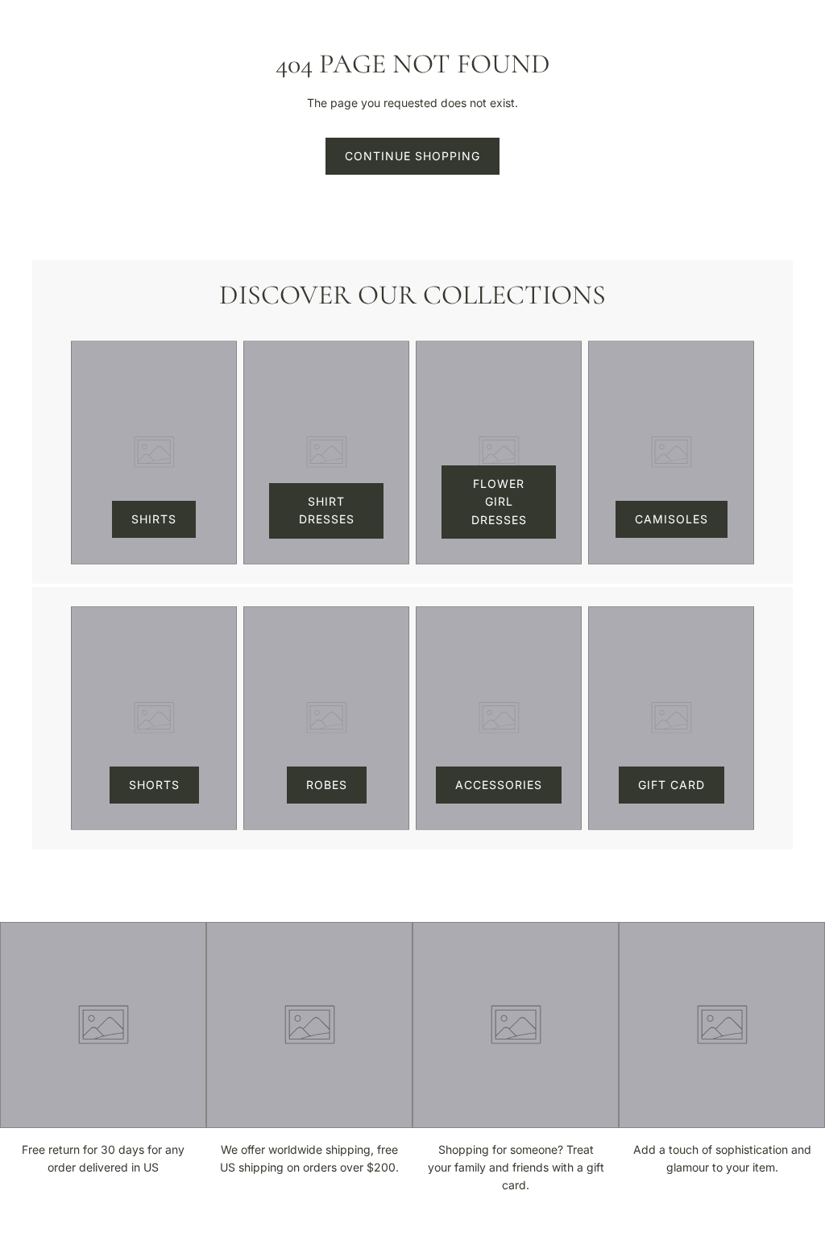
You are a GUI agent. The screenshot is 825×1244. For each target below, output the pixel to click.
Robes (326, 784)
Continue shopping (412, 156)
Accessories (498, 784)
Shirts (153, 519)
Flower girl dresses (499, 502)
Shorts (154, 784)
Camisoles (671, 519)
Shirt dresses (326, 510)
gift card (671, 784)
